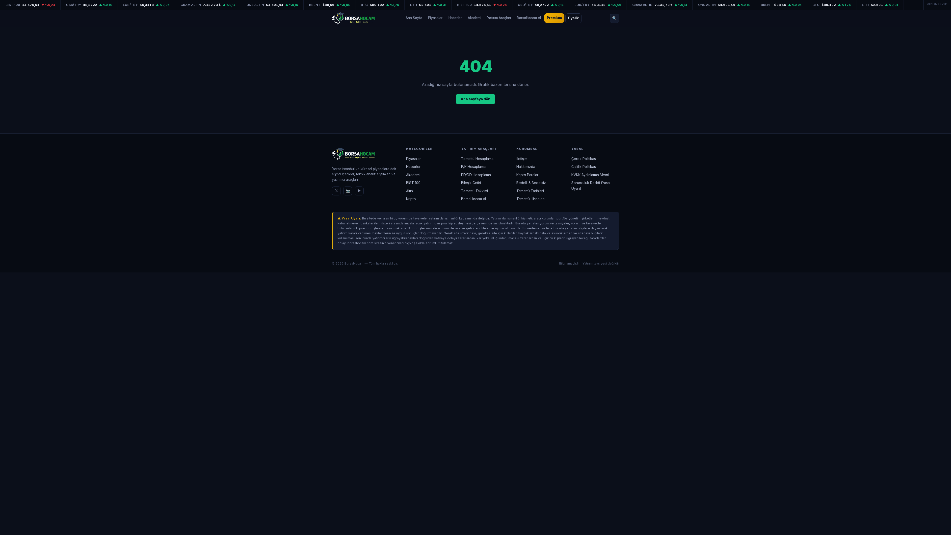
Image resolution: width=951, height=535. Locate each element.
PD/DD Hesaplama (476, 175)
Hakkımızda (525, 166)
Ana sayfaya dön (475, 99)
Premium (554, 18)
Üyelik (573, 18)
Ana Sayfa (414, 18)
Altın (409, 191)
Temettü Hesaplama (477, 159)
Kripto (411, 199)
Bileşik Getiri (471, 183)
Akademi (474, 18)
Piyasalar (435, 18)
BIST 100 (413, 183)
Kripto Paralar (527, 175)
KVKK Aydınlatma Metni (590, 175)
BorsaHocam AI (529, 18)
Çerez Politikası (584, 159)
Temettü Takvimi (474, 191)
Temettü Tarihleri (530, 191)
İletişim (521, 159)
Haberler (455, 18)
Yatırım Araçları (499, 18)
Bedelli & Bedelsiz (531, 183)
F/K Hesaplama (473, 166)
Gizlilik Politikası (584, 166)
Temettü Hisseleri (530, 199)
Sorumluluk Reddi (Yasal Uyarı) (590, 185)
